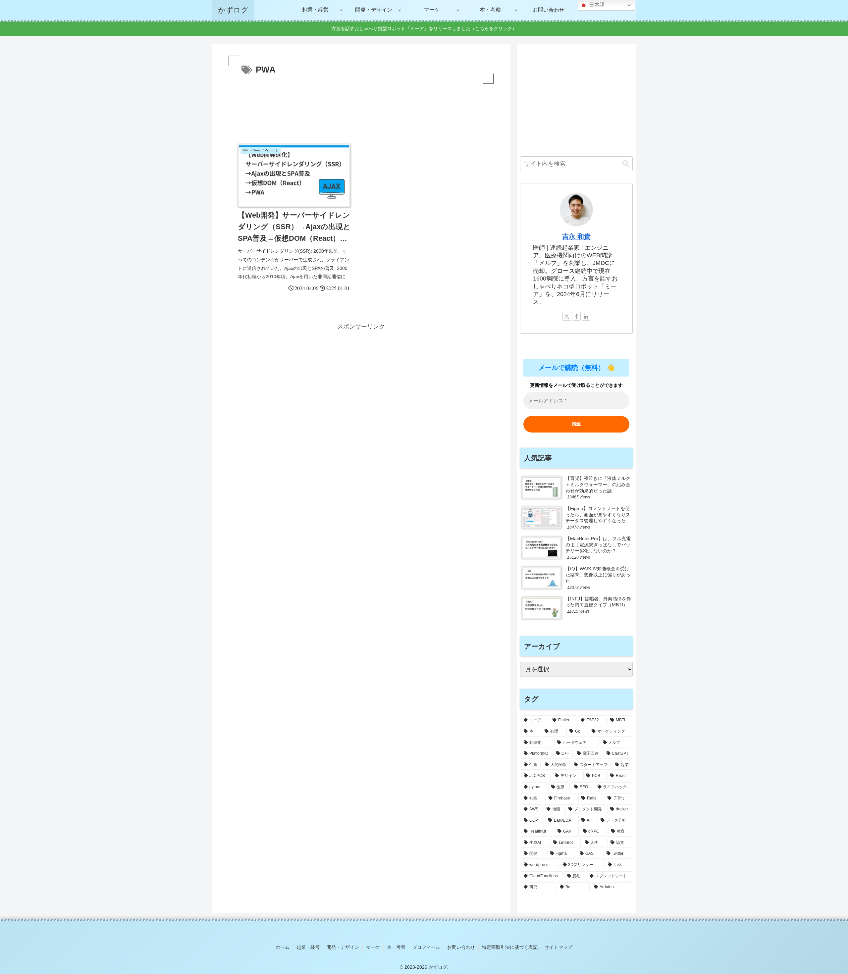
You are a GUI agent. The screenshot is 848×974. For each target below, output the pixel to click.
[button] (626, 164)
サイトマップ (558, 947)
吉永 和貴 (576, 236)
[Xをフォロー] (566, 316)
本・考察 (396, 947)
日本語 (596, 5)
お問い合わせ (461, 947)
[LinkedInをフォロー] (586, 316)
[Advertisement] (361, 104)
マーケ (373, 947)
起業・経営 (308, 947)
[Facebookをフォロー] (576, 316)
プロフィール (426, 947)
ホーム (283, 947)
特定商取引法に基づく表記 (510, 947)
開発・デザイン (343, 947)
